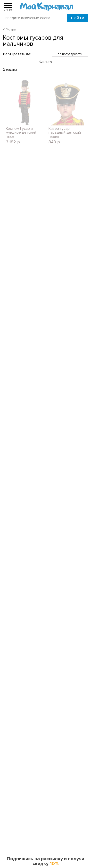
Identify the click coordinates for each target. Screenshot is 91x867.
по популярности (70, 54)
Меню (7, 10)
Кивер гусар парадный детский (65, 130)
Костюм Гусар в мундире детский (21, 130)
